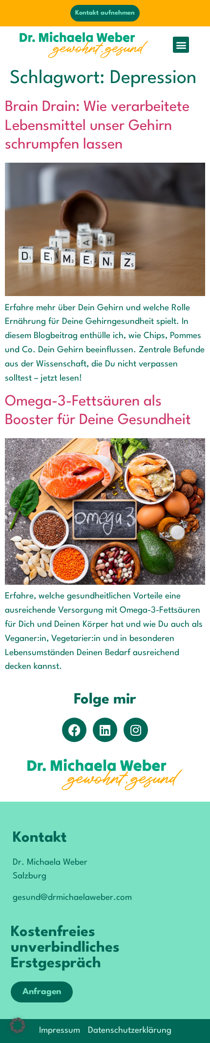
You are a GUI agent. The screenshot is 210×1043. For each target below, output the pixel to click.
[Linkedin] (105, 730)
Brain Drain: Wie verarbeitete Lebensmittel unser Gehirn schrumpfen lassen (97, 126)
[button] (181, 45)
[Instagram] (136, 730)
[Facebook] (74, 730)
